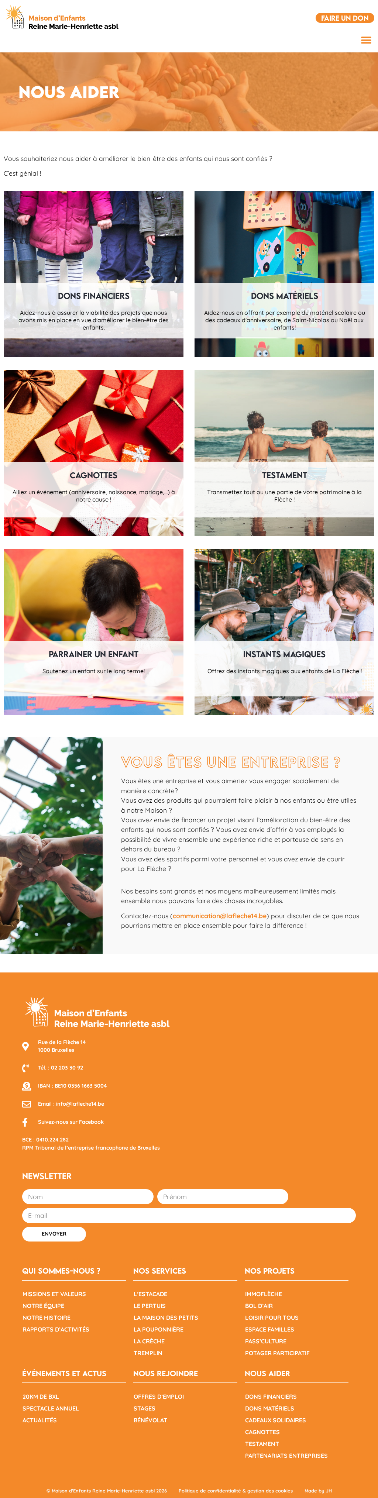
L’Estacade (150, 1294)
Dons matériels (269, 1408)
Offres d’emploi (159, 1396)
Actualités (40, 1420)
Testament (262, 1443)
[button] (366, 40)
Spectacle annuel (51, 1408)
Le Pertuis (150, 1305)
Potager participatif (277, 1353)
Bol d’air (259, 1305)
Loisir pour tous (272, 1317)
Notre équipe (43, 1305)
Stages (144, 1408)
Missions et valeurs (54, 1294)
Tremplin (148, 1353)
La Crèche (149, 1341)
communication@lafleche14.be (220, 916)
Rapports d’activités (56, 1329)
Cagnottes (262, 1432)
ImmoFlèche (263, 1294)
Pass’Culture (265, 1341)
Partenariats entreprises (286, 1455)
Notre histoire (47, 1317)
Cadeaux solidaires (275, 1420)
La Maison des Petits (166, 1317)
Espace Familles (269, 1329)
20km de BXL (41, 1396)
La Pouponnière (158, 1329)
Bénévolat (150, 1420)
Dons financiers (271, 1396)
